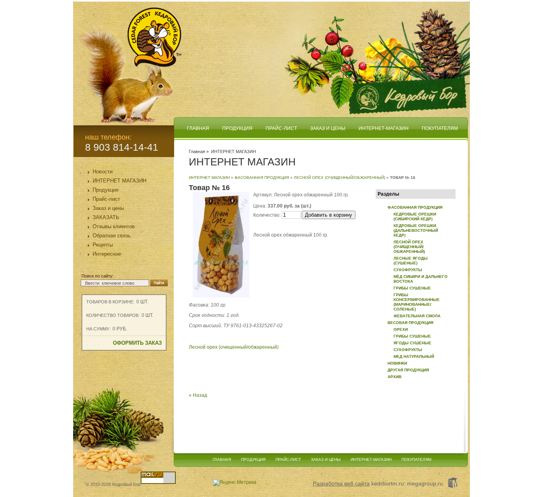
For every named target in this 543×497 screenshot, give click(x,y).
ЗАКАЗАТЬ (106, 217)
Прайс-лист (106, 199)
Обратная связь (112, 236)
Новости (102, 172)
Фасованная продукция (262, 177)
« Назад (198, 395)
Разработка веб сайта (341, 483)
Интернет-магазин (384, 128)
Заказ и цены (108, 208)
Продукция (105, 190)
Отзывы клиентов (114, 226)
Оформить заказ (137, 343)
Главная (198, 128)
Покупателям (440, 128)
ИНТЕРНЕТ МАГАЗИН (119, 181)
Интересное (107, 254)
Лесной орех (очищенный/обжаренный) (339, 177)
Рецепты (103, 245)
